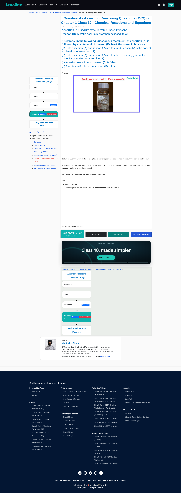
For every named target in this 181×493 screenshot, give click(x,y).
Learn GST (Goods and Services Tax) (137, 403)
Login (171, 5)
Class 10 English (68, 424)
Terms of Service (78, 480)
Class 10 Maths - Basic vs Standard (137, 417)
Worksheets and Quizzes (71, 399)
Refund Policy (103, 480)
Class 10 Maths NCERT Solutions (105, 418)
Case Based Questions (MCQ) (45, 155)
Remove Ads (96, 234)
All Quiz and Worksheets (141, 234)
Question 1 (34, 87)
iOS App (34, 395)
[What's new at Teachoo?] (159, 5)
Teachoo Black (105, 356)
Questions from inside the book (45, 148)
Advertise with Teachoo (117, 480)
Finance (74, 5)
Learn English (130, 391)
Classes (42, 5)
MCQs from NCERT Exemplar (45, 168)
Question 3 (43, 105)
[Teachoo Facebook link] (80, 473)
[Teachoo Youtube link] (96, 473)
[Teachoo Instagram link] (85, 473)
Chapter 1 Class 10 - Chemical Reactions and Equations (59, 12)
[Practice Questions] (163, 5)
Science (63, 5)
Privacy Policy (91, 480)
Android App (36, 391)
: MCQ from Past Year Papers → (72, 234)
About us (58, 480)
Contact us (67, 480)
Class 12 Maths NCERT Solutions (105, 426)
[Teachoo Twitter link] (91, 473)
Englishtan (128, 413)
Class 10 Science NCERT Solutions (106, 464)
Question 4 (43, 114)
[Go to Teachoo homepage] (13, 4)
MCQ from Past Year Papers (44, 165)
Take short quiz (119, 234)
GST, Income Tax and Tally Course (74, 391)
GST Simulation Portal (70, 406)
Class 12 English (68, 436)
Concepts (37, 142)
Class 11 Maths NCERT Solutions (105, 422)
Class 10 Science (69, 421)
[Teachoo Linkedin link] (101, 473)
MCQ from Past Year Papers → (44, 124)
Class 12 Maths (68, 432)
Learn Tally (129, 399)
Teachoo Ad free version (71, 395)
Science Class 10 (34, 12)
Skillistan (66, 403)
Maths (52, 5)
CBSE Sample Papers (132, 421)
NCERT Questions (41, 145)
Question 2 (34, 96)
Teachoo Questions (41, 152)
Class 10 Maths (68, 417)
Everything (29, 5)
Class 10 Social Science (71, 428)
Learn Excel (129, 395)
